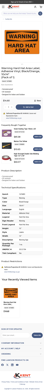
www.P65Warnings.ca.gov (14, 118)
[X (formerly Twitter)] (7, 365)
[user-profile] (35, 7)
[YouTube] (17, 365)
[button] (18, 64)
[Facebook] (2, 365)
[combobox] (22, 13)
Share (39, 101)
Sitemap (22, 384)
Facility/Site (8, 19)
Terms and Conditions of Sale (19, 382)
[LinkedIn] (12, 365)
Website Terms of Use (36, 382)
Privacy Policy (6, 382)
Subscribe (37, 335)
